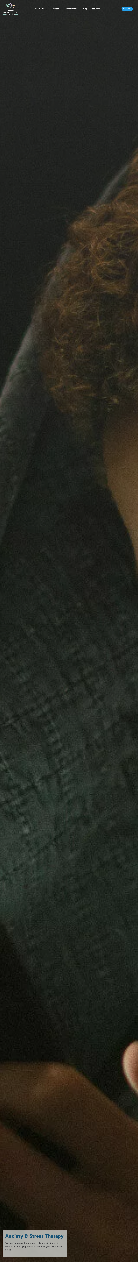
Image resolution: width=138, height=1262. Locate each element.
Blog (85, 9)
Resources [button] (95, 9)
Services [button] (55, 9)
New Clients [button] (71, 9)
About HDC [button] (40, 9)
